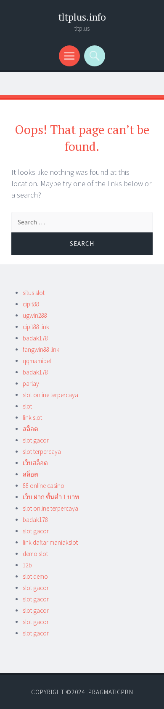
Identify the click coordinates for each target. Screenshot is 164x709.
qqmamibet (37, 361)
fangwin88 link (41, 349)
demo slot (35, 554)
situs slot (34, 293)
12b (27, 565)
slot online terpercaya (50, 395)
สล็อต (30, 429)
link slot (32, 418)
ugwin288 (35, 315)
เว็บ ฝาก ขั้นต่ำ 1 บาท (51, 497)
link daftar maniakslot (50, 542)
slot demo (35, 576)
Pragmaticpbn (110, 692)
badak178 (35, 338)
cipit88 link (36, 327)
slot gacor (36, 440)
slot (27, 406)
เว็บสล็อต (35, 463)
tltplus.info (82, 17)
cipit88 (31, 304)
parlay (31, 383)
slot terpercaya (42, 452)
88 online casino (43, 486)
